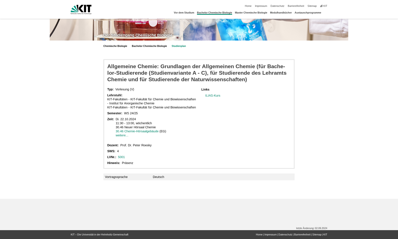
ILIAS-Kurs (212, 95)
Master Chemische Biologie (251, 12)
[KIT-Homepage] (81, 9)
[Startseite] (326, 12)
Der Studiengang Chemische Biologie (137, 35)
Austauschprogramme (308, 12)
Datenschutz (277, 6)
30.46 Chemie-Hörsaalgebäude (137, 131)
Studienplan (179, 46)
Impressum (261, 6)
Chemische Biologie (115, 46)
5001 (121, 157)
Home (248, 6)
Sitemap (312, 6)
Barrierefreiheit (296, 6)
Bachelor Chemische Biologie (214, 12)
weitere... (122, 135)
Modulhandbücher (281, 12)
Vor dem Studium (184, 12)
